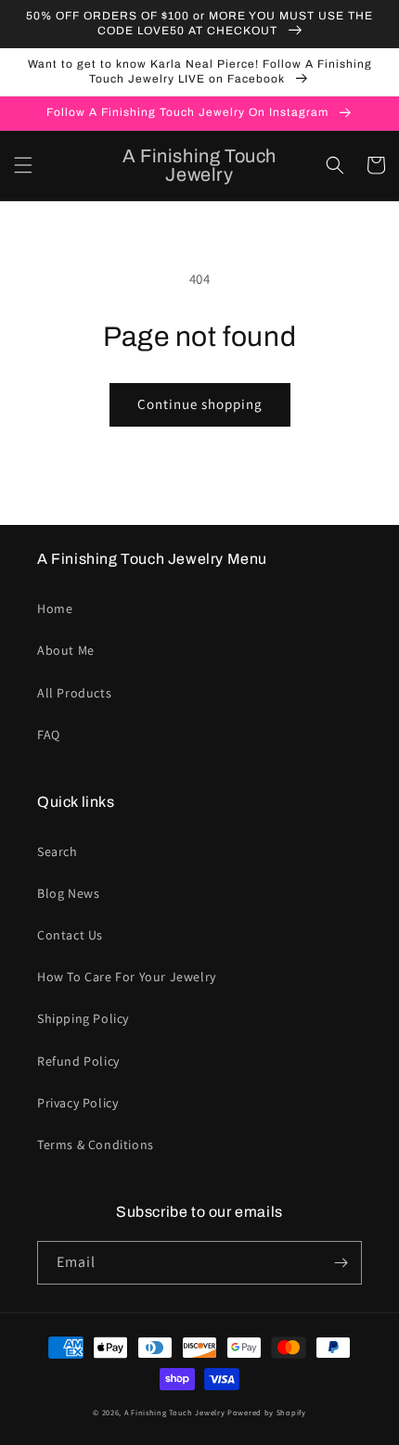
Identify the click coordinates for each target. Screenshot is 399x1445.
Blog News (68, 893)
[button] (23, 165)
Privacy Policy (77, 1102)
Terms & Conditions (95, 1144)
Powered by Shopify (266, 1412)
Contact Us (70, 935)
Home (54, 608)
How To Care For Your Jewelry (126, 976)
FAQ (48, 734)
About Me (66, 650)
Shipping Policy (83, 1018)
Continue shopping (200, 404)
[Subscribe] (340, 1263)
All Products (74, 692)
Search (57, 851)
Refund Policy (78, 1061)
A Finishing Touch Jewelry (174, 1412)
